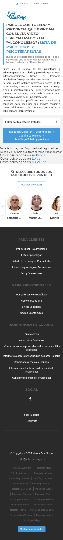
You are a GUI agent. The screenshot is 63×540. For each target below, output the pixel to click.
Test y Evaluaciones (31, 273)
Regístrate (41, 3)
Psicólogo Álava (43, 468)
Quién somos (31, 334)
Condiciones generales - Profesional (31, 377)
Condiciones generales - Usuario (31, 362)
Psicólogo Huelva (17, 510)
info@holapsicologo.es (31, 459)
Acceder (23, 3)
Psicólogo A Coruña (21, 468)
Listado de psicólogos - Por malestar (31, 261)
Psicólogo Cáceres (21, 494)
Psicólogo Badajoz (41, 483)
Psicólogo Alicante (43, 473)
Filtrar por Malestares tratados (23, 122)
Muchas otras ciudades (31, 529)
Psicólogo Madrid (44, 515)
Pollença (39, 155)
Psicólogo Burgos (44, 489)
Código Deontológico (31, 313)
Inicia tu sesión (31, 414)
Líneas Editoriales (31, 306)
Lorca (36, 158)
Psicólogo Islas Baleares (42, 510)
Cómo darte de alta (31, 300)
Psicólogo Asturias (42, 478)
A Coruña (39, 162)
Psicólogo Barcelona (21, 489)
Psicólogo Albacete (20, 473)
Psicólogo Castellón (44, 499)
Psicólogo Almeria (20, 478)
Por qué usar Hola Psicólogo (31, 249)
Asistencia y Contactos (31, 340)
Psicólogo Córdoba (20, 504)
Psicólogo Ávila (20, 483)
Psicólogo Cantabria (20, 499)
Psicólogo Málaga (31, 520)
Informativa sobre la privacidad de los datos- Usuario (31, 356)
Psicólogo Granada (43, 504)
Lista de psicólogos (31, 255)
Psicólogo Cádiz (43, 494)
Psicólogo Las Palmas (21, 515)
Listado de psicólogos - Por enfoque (31, 267)
